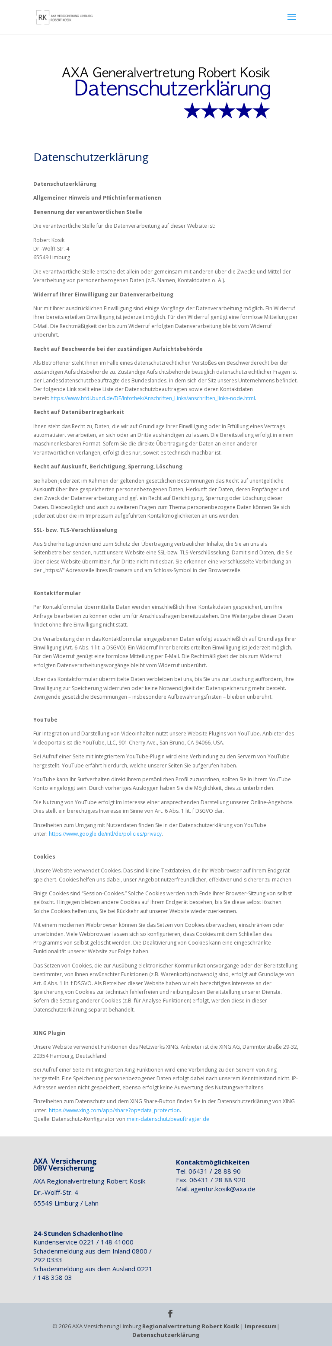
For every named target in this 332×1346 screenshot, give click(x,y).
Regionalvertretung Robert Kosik (190, 1326)
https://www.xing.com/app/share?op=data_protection (114, 1110)
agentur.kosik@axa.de (223, 1188)
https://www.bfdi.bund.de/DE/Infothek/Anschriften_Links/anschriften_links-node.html (153, 398)
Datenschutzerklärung (166, 1335)
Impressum (261, 1326)
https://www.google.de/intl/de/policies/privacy (105, 833)
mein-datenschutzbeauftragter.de (168, 1119)
